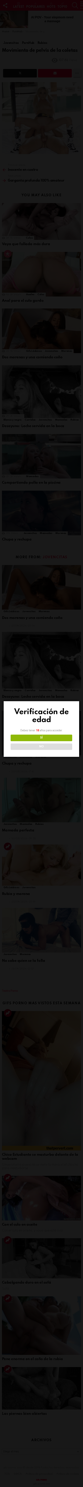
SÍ (41, 737)
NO (41, 746)
